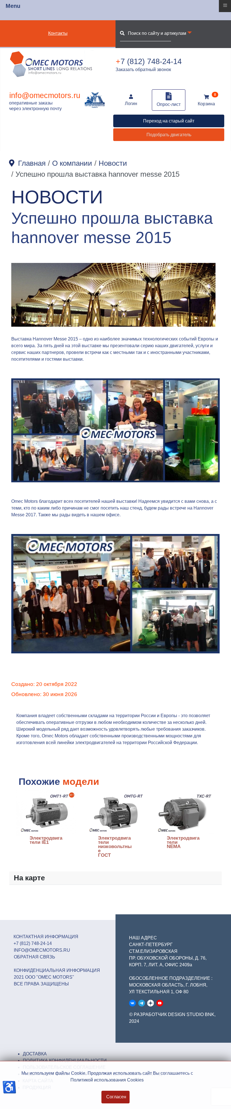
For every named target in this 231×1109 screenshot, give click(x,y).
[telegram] (141, 1003)
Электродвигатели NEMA (183, 842)
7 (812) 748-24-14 (149, 61)
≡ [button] (225, 5)
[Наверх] (221, 1099)
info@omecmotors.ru (44, 95)
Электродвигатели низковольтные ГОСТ (115, 846)
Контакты (58, 33)
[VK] (132, 1003)
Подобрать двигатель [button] (168, 134)
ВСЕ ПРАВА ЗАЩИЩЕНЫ (41, 983)
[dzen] (150, 1003)
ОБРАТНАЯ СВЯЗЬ (34, 957)
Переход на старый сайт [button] (168, 121)
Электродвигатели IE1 (46, 840)
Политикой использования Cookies (107, 1080)
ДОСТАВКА (35, 1053)
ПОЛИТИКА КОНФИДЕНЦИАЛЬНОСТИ (65, 1060)
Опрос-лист (169, 104)
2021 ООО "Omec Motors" (44, 977)
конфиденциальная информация (57, 970)
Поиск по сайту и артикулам (155, 33)
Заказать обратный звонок (143, 69)
